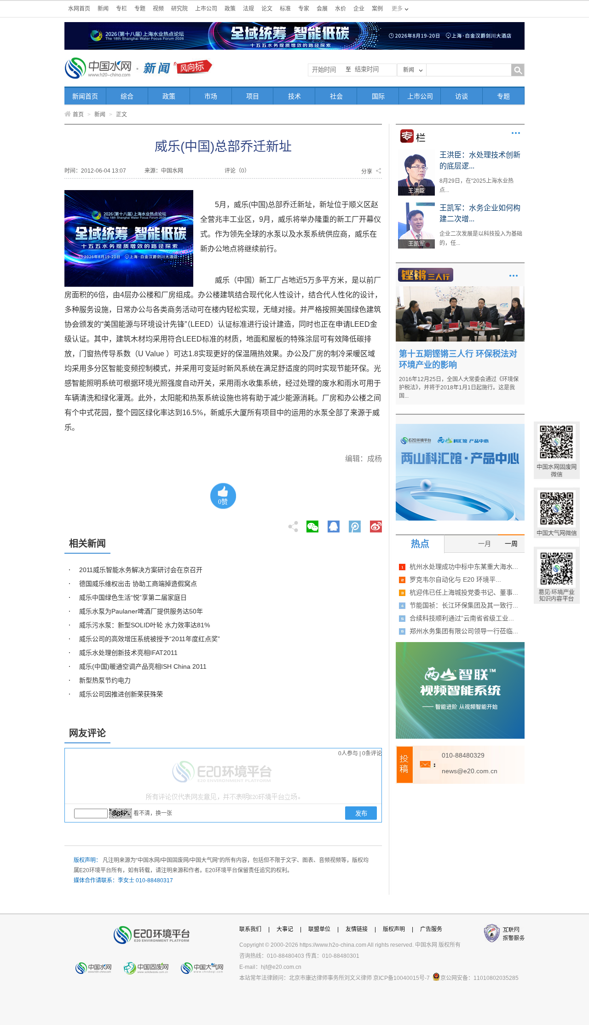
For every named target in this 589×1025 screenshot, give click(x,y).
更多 (516, 133)
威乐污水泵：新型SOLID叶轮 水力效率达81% (144, 625)
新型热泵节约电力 (105, 680)
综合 (127, 96)
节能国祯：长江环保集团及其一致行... (464, 605)
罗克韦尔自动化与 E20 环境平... (455, 579)
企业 (358, 9)
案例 (377, 9)
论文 (266, 9)
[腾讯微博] (355, 524)
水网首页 (79, 9)
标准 (285, 9)
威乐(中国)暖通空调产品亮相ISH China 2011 (143, 666)
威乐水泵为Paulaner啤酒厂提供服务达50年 (141, 611)
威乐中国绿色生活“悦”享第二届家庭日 (133, 597)
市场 (210, 96)
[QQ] (334, 524)
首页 (78, 114)
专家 (303, 9)
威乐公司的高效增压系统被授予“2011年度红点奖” (149, 639)
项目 (252, 96)
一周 (511, 543)
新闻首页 (85, 96)
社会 (336, 96)
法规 (248, 9)
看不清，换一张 (152, 813)
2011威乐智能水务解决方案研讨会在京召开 (140, 569)
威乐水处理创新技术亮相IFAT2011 (128, 652)
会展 (322, 9)
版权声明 (394, 929)
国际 (378, 96)
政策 (230, 9)
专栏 (121, 9)
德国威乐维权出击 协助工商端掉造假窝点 (138, 583)
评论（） (237, 171)
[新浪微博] (376, 524)
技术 (294, 96)
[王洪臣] (416, 153)
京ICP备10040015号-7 (401, 978)
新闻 (103, 9)
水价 (340, 9)
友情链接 (357, 929)
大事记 (285, 929)
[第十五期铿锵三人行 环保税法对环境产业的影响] (460, 289)
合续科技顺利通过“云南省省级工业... (462, 618)
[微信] (312, 524)
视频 (158, 9)
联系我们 (250, 929)
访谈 (461, 96)
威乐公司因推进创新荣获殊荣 (121, 694)
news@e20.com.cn (469, 771)
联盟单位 (319, 929)
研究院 (179, 9)
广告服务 (431, 929)
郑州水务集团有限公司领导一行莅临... (464, 631)
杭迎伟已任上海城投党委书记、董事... (464, 592)
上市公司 (206, 9)
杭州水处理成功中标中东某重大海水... (464, 566)
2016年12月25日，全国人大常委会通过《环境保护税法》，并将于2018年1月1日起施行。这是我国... (459, 387)
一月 (484, 543)
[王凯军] (416, 206)
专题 (139, 9)
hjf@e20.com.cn (281, 967)
